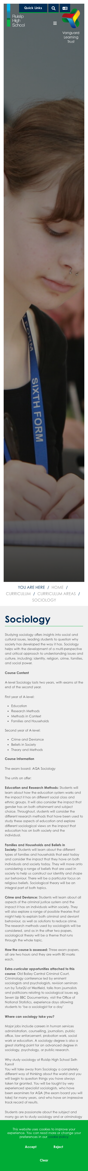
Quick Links (33, 8)
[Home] (15, 15)
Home (58, 587)
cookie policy (58, 1137)
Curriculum (18, 593)
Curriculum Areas (56, 593)
